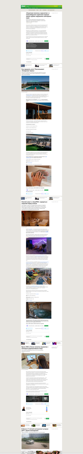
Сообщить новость (29, 50)
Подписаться (46, 325)
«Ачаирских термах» (29, 95)
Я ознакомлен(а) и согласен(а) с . (32, 59)
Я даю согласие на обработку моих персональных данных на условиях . (34, 58)
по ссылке (37, 293)
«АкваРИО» (46, 231)
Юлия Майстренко (54, 347)
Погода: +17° (55, 6)
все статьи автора (28, 409)
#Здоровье (23, 352)
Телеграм (47, 50)
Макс (43, 50)
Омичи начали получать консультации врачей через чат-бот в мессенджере (33, 398)
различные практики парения (40, 255)
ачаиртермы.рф (30, 162)
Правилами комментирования (34, 59)
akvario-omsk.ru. (30, 300)
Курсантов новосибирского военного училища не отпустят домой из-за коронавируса (32, 45)
